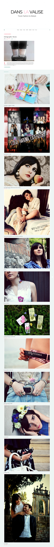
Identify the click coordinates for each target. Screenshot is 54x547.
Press (36, 29)
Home (18, 29)
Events (24, 29)
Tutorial (30, 29)
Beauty (21, 29)
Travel (33, 29)
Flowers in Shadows (6, 303)
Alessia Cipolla (8, 38)
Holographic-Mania (10, 37)
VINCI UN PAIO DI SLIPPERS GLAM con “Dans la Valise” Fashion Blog (13, 236)
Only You (5, 269)
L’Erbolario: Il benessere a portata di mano (9, 336)
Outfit (27, 29)
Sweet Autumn (6, 543)
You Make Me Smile (6, 472)
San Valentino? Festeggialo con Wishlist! (9, 105)
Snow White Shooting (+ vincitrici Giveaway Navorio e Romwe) (12, 187)
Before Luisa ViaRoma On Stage (8, 403)
